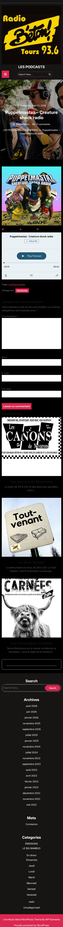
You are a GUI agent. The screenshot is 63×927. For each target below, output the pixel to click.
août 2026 (31, 705)
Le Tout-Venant (31, 562)
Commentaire (10, 316)
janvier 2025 (31, 740)
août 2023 (31, 769)
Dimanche (31, 859)
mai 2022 (31, 804)
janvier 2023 (31, 787)
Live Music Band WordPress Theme (22, 919)
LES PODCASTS (31, 67)
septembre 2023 (31, 764)
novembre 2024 (31, 746)
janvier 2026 (31, 717)
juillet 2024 (31, 752)
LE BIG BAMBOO (31, 848)
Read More (30, 446)
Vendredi (31, 894)
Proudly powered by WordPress (31, 925)
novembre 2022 (31, 798)
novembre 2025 (31, 723)
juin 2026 (31, 711)
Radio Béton (29, 228)
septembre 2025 (32, 729)
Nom (4, 357)
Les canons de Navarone (31, 481)
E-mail (5, 373)
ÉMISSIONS (31, 130)
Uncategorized (31, 907)
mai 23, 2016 (12, 228)
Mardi (31, 877)
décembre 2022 (31, 793)
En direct (31, 855)
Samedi (31, 888)
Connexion (32, 824)
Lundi (32, 871)
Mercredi (31, 883)
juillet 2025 (31, 735)
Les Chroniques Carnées (32, 643)
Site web (6, 389)
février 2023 (31, 781)
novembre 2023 (31, 758)
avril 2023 (31, 775)
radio (31, 901)
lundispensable (17, 284)
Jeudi (32, 865)
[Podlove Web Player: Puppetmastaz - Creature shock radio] (31, 255)
